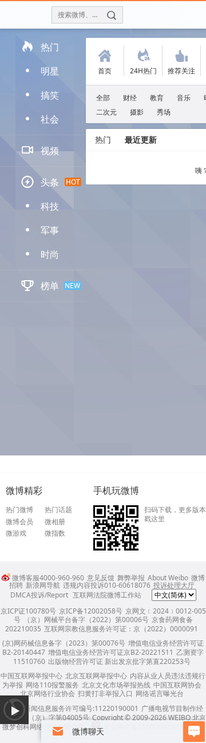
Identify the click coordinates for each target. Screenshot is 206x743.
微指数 (55, 533)
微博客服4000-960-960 (48, 578)
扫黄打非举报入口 (105, 693)
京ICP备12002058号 (90, 611)
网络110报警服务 (52, 685)
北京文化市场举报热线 (116, 685)
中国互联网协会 (177, 685)
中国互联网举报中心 (31, 676)
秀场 (164, 112)
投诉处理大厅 (174, 585)
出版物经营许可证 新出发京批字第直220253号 (119, 661)
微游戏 (16, 533)
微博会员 (19, 521)
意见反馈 (100, 578)
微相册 (55, 521)
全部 (103, 98)
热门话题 (58, 509)
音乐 (184, 98)
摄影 (137, 112)
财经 (130, 98)
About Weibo (168, 578)
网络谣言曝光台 (160, 693)
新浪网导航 (43, 585)
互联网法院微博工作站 (107, 595)
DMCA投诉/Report (39, 595)
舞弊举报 (131, 578)
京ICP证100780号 (28, 611)
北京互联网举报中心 (96, 676)
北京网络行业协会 (47, 693)
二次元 (106, 112)
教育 (157, 98)
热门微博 (19, 509)
